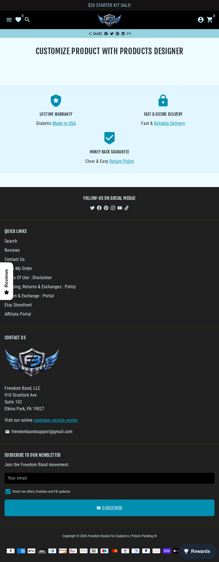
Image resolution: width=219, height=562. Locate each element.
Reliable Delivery (169, 123)
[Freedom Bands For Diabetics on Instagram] (113, 207)
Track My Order (18, 268)
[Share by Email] (129, 33)
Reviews (12, 250)
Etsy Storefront (18, 305)
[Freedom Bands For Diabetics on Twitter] (92, 207)
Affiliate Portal (18, 314)
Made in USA (64, 123)
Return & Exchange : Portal (29, 296)
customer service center (56, 420)
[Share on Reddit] (123, 33)
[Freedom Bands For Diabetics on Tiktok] (126, 207)
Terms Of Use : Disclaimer (28, 277)
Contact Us (15, 259)
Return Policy (122, 161)
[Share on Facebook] (106, 33)
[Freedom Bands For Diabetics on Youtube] (119, 207)
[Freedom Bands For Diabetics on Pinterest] (106, 207)
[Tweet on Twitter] (111, 33)
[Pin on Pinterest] (117, 33)
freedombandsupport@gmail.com (38, 431)
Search (11, 241)
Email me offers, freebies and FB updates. (42, 492)
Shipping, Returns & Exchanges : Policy (40, 286)
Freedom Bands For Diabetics (108, 536)
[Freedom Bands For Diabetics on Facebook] (99, 207)
